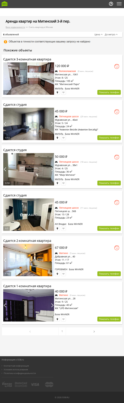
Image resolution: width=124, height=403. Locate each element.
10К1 (75, 74)
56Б (74, 211)
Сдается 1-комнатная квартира (27, 286)
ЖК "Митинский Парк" (67, 84)
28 (74, 298)
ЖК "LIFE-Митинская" (66, 308)
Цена (97, 34)
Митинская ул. (63, 74)
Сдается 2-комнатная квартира (27, 240)
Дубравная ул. (63, 256)
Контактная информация (16, 365)
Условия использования (16, 369)
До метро (110, 34)
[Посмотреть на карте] (57, 92)
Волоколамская (67, 71)
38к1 (75, 165)
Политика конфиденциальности (20, 373)
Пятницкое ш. (62, 211)
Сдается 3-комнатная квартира (27, 59)
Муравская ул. (63, 119)
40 (73, 256)
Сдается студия (15, 104)
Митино (63, 253)
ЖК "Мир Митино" (65, 174)
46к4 (75, 119)
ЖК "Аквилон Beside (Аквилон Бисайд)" (76, 129)
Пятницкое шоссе (69, 116)
